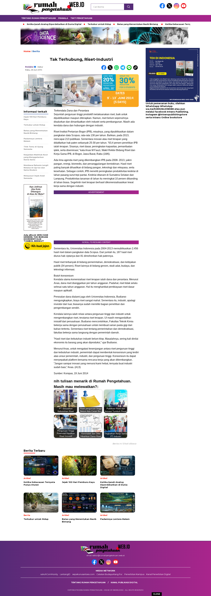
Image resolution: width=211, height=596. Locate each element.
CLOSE (156, 594)
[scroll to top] (202, 591)
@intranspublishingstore (172, 114)
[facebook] (163, 8)
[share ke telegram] (123, 69)
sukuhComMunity (49, 574)
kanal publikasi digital (124, 582)
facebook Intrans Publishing (171, 112)
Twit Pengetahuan (81, 18)
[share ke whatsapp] (117, 69)
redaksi (29, 67)
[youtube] (184, 8)
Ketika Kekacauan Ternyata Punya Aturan (171, 24)
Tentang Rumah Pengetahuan (38, 18)
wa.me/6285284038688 (160, 109)
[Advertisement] (165, 143)
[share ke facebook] (104, 69)
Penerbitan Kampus (134, 574)
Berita (36, 51)
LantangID (65, 574)
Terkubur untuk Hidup (83, 24)
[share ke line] (130, 69)
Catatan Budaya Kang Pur (109, 574)
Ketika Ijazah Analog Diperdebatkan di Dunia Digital (38, 24)
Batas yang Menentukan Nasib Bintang (121, 24)
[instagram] (177, 8)
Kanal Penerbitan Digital (158, 574)
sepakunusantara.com (83, 574)
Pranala (63, 18)
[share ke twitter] (111, 69)
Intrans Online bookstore (167, 117)
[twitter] (170, 8)
